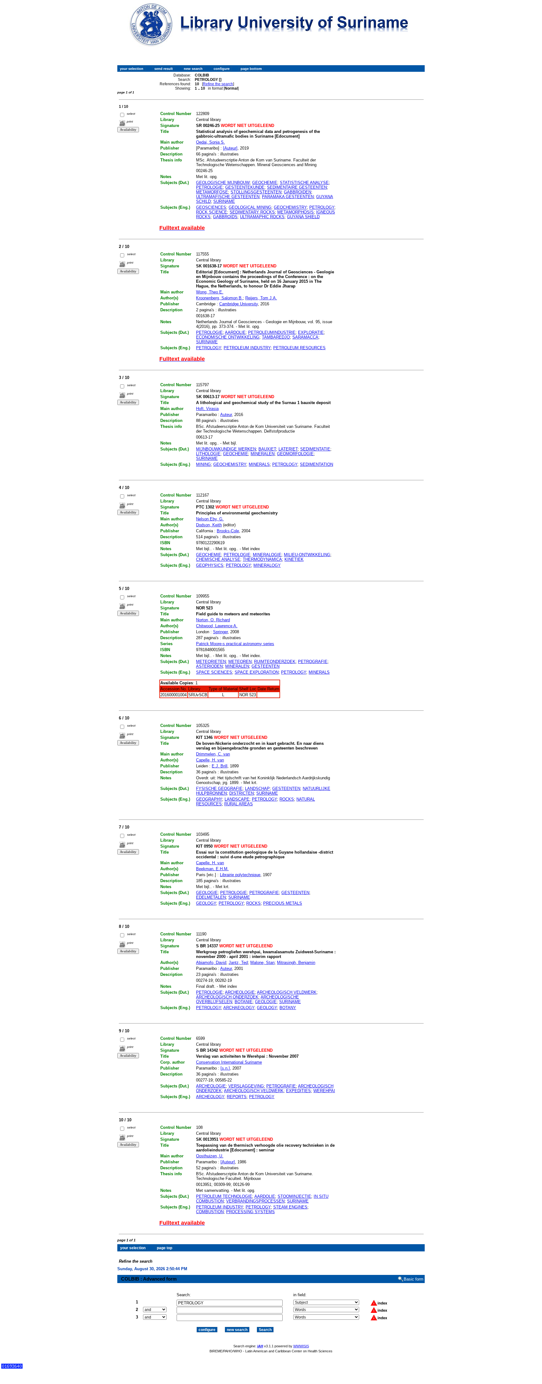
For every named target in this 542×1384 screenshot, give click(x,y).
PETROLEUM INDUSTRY (247, 347)
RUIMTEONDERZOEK (274, 661)
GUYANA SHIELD (303, 216)
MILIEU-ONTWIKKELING (307, 554)
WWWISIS (301, 1346)
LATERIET (288, 449)
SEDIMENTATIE (315, 449)
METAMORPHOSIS (295, 212)
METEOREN (240, 661)
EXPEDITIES (298, 1090)
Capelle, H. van (210, 760)
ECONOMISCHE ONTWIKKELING (227, 337)
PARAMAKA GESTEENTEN (288, 196)
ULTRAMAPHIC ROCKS (262, 216)
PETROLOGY (321, 207)
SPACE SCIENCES (214, 672)
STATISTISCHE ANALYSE (304, 182)
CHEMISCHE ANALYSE (218, 559)
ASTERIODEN (209, 666)
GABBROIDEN (297, 192)
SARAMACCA (305, 337)
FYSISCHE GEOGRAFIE (219, 788)
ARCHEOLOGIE (240, 992)
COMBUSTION (210, 1211)
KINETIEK (294, 559)
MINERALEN (262, 453)
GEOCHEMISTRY (290, 207)
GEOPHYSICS (209, 565)
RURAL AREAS (238, 804)
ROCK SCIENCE (211, 212)
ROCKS (286, 799)
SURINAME (224, 201)
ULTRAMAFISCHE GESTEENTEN (227, 196)
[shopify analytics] (12, 1367)
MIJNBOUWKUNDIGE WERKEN (226, 449)
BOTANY (287, 1007)
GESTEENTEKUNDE (244, 187)
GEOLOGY (206, 903)
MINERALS (259, 464)
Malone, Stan (262, 962)
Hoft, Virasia (207, 408)
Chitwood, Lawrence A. (216, 626)
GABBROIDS (225, 216)
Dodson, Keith (209, 525)
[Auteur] (230, 148)
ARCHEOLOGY (210, 1096)
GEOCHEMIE (264, 182)
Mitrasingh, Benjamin (296, 962)
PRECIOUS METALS (282, 903)
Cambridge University (238, 304)
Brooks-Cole (228, 531)
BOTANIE (243, 1001)
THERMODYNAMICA (262, 559)
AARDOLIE (235, 332)
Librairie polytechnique (240, 874)
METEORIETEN (211, 661)
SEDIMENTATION (316, 464)
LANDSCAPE (237, 799)
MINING (203, 464)
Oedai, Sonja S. (210, 142)
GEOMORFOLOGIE (295, 453)
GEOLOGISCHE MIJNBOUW (223, 182)
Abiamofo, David (211, 962)
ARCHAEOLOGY (238, 1007)
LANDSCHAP (257, 788)
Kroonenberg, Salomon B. (219, 298)
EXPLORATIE (311, 332)
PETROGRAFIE (312, 661)
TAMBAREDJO (276, 337)
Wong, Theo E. (209, 292)
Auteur (226, 414)
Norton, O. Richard (213, 620)
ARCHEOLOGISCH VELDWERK (286, 992)
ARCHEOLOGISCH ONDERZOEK (227, 997)
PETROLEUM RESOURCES (299, 347)
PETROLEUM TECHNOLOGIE (224, 1196)
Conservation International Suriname (229, 1062)
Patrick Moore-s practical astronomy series (235, 643)
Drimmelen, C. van (213, 754)
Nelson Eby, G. (210, 519)
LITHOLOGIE (208, 453)
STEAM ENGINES (290, 1207)
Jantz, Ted (238, 962)
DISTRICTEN (241, 793)
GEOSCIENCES (211, 207)
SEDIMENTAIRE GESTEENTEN (297, 187)
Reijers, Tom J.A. (261, 298)
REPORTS (237, 1096)
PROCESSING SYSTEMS (250, 1211)
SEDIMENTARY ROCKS (252, 212)
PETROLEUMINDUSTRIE (271, 332)
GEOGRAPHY (209, 799)
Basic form (413, 1279)
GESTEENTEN (265, 666)
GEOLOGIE (207, 892)
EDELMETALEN (211, 897)
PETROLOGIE (209, 187)
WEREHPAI (324, 1090)
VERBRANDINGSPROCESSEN (255, 1201)
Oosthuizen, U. (209, 1156)
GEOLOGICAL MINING (250, 207)
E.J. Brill (219, 766)
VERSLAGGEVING (246, 1086)
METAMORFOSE (212, 192)
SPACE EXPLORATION (257, 672)
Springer (220, 631)
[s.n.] (225, 1068)
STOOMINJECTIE (294, 1196)
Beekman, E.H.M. (212, 868)
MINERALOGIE (267, 554)
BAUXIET (267, 449)
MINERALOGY (267, 565)
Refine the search (218, 84)
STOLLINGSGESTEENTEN (256, 192)
